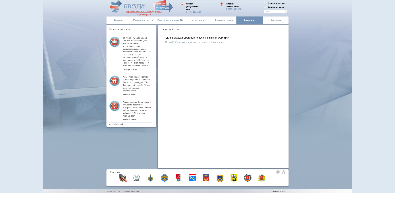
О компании (198, 20)
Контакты (275, 20)
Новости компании (119, 29)
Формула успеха (224, 20)
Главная (118, 20)
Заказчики (249, 20)
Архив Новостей (116, 124)
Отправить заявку (276, 7)
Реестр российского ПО (170, 20)
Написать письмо (276, 3)
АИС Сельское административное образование (196, 42)
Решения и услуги (143, 20)
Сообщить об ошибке (277, 191)
